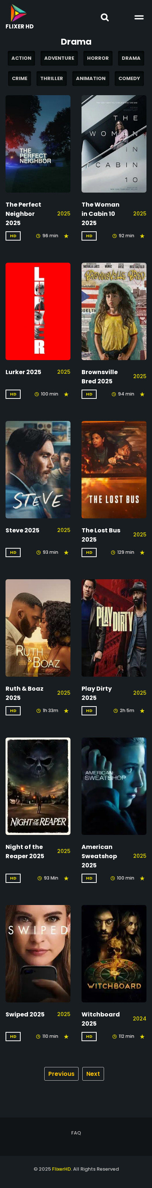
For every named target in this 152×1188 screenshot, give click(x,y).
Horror (98, 58)
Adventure (59, 58)
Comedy (129, 78)
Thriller (51, 78)
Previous (61, 1074)
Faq (76, 1132)
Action (21, 58)
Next (93, 1074)
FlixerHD (61, 1169)
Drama (131, 58)
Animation (91, 78)
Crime (19, 78)
